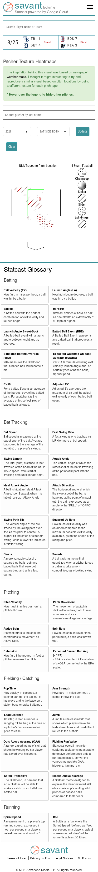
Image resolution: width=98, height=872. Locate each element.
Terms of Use (16, 858)
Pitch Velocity (13, 602)
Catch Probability (15, 776)
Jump (56, 715)
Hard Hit (58, 309)
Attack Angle (60, 459)
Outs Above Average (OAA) (22, 741)
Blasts (8, 554)
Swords (57, 554)
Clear (11, 146)
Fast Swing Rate (63, 432)
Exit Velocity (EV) (15, 290)
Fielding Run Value (64, 741)
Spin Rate (58, 629)
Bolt (55, 817)
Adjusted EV (60, 384)
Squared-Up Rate (63, 520)
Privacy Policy (40, 858)
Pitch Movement (64, 602)
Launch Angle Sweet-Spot (21, 331)
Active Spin (11, 629)
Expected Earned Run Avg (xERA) (70, 653)
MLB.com (84, 858)
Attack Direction (63, 485)
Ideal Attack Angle (16, 485)
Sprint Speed (12, 817)
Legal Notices (64, 858)
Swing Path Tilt (14, 520)
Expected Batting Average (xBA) (21, 356)
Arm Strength (61, 688)
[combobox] (49, 26)
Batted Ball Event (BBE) (68, 331)
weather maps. (17, 76)
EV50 (7, 384)
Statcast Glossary (28, 269)
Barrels (9, 309)
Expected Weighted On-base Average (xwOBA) (72, 356)
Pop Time (10, 688)
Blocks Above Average (67, 776)
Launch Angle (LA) (64, 290)
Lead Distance (13, 715)
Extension (10, 651)
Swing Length (13, 459)
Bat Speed (10, 432)
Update (82, 131)
